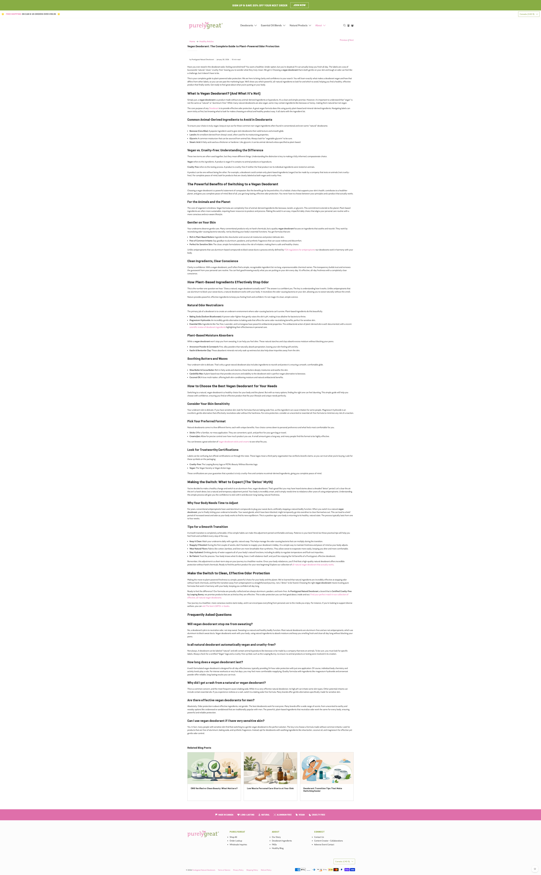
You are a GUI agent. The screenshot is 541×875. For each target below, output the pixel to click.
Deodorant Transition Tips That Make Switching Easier (322, 789)
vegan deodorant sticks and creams (234, 441)
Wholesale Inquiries (238, 844)
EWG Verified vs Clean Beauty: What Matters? (214, 788)
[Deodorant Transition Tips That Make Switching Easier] (326, 768)
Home (192, 41)
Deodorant (214, 108)
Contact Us (319, 837)
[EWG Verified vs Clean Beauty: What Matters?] (214, 768)
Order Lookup (236, 840)
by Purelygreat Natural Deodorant (201, 59)
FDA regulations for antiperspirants (299, 249)
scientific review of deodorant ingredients (207, 327)
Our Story (276, 837)
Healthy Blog (277, 848)
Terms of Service (224, 870)
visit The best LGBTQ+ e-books (215, 606)
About (318, 25)
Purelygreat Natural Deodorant (203, 870)
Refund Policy (266, 870)
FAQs (274, 844)
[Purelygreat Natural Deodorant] (206, 25)
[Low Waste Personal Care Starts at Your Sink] (270, 768)
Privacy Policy (238, 870)
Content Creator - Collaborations (328, 840)
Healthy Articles (206, 41)
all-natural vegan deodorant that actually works (313, 564)
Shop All (233, 837)
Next (351, 40)
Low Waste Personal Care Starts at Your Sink (270, 788)
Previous (343, 40)
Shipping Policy (252, 870)
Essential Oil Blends (271, 25)
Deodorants (246, 25)
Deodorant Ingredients (282, 840)
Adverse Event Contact (324, 844)
